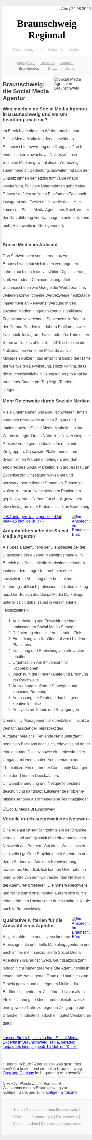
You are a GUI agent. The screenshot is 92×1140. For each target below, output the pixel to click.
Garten (18, 1123)
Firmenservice (67, 1117)
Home (18, 1109)
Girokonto (20, 1117)
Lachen (32, 1123)
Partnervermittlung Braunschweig (52, 1109)
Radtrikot (67, 63)
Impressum (72, 1123)
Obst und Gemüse (18, 1073)
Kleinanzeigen (42, 1117)
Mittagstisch (26, 63)
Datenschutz (50, 1123)
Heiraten (53, 68)
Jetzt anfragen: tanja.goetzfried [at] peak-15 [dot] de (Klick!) (32, 519)
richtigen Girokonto (61, 1092)
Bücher (70, 68)
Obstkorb (47, 63)
